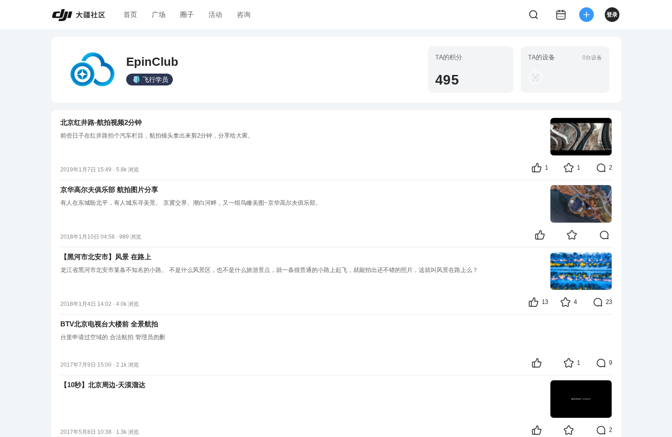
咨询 (244, 14)
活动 (215, 14)
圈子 (187, 14)
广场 (158, 14)
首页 (130, 14)
